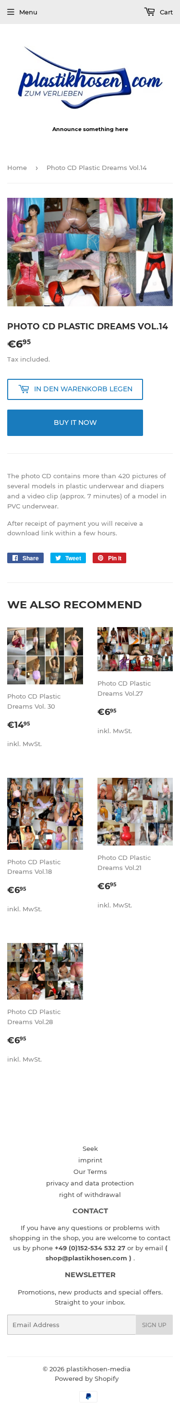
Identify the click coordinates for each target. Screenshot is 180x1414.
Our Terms (90, 1171)
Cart (165, 12)
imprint (90, 1160)
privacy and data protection (90, 1183)
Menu (28, 12)
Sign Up (154, 1325)
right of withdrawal (90, 1194)
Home (17, 167)
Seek (90, 1148)
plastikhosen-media (98, 1369)
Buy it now (75, 422)
